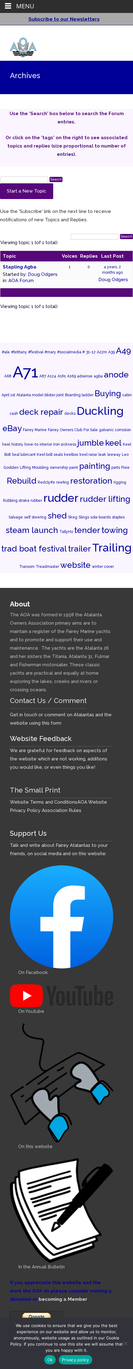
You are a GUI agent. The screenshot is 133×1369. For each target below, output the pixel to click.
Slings (84, 517)
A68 (7, 376)
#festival (35, 352)
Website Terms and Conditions (43, 802)
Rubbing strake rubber (22, 500)
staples (118, 517)
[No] (125, 1343)
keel (113, 442)
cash (14, 413)
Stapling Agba (19, 267)
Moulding (40, 467)
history (17, 444)
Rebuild (21, 480)
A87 (42, 376)
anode (116, 374)
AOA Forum (21, 280)
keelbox (71, 454)
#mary (50, 352)
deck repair (41, 412)
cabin (127, 395)
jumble (90, 442)
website (75, 565)
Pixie (125, 467)
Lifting (25, 467)
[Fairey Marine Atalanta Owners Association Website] (18, 46)
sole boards (100, 517)
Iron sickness (64, 444)
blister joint (54, 395)
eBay (12, 428)
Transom (27, 566)
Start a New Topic (26, 191)
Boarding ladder (79, 395)
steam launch (32, 530)
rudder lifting (105, 499)
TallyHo (66, 532)
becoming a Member (63, 1299)
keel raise (88, 454)
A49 (123, 350)
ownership (59, 467)
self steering (35, 517)
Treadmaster (47, 566)
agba (98, 376)
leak (102, 454)
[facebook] (109, 32)
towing (114, 530)
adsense (84, 376)
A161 (62, 376)
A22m (102, 352)
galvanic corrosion (115, 430)
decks (69, 413)
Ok (50, 1359)
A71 (25, 372)
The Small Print (35, 790)
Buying (108, 393)
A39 (111, 352)
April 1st (8, 395)
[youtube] (117, 32)
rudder (61, 497)
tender (87, 530)
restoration (91, 480)
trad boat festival (34, 548)
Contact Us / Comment (48, 701)
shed (57, 515)
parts (115, 467)
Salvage (16, 517)
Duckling (100, 410)
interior (46, 444)
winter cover (103, 566)
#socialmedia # (71, 352)
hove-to (31, 444)
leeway (114, 454)
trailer (79, 548)
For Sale (91, 430)
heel (6, 444)
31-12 (91, 352)
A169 (71, 376)
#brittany (19, 352)
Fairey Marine (35, 430)
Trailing (112, 547)
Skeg (72, 517)
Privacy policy (75, 1359)
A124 (51, 376)
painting (94, 466)
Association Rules (61, 810)
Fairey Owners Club (65, 430)
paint (73, 467)
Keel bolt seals (50, 454)
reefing (62, 482)
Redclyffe (46, 482)
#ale (6, 352)
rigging (120, 482)
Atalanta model (29, 395)
